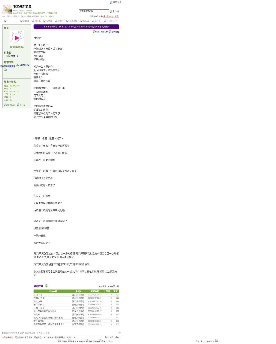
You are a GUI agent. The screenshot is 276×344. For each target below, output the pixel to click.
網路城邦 (117, 2)
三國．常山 (39, 308)
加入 (203, 341)
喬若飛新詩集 (22, 6)
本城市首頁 (12, 21)
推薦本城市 (28, 13)
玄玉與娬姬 (39, 321)
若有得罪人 (39, 304)
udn (3, 16)
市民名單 (11, 105)
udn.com (118, 337)
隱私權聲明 (60, 337)
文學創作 (15, 16)
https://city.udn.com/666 (22, 10)
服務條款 (38, 337)
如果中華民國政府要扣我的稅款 (48, 318)
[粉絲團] (59, 340)
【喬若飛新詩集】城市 (35, 16)
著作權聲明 (48, 337)
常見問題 (28, 337)
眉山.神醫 (38, 295)
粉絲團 (64, 341)
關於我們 (19, 337)
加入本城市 (17, 13)
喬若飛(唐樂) (17, 47)
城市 (9, 16)
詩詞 (23, 16)
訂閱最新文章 (52, 13)
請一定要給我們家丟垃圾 (45, 311)
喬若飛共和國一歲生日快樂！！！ (49, 324)
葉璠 (8, 56)
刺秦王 (37, 314)
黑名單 (22, 105)
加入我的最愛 (39, 13)
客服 (69, 337)
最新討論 (38, 286)
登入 (197, 341)
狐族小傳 (38, 301)
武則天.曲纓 (39, 298)
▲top (119, 332)
